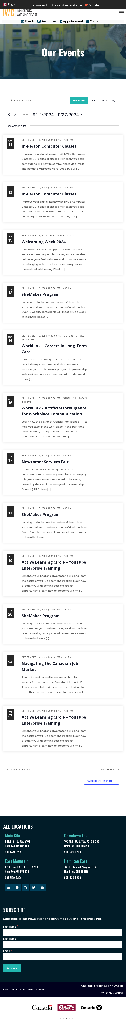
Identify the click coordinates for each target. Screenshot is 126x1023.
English (12, 4)
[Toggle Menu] (121, 12)
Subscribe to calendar (99, 780)
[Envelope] (9, 887)
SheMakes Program (41, 294)
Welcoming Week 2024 (44, 241)
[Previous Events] (9, 114)
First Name (10, 926)
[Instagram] (25, 887)
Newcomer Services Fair (45, 461)
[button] (60, 1018)
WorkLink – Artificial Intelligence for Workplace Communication (54, 411)
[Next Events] (15, 114)
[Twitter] (34, 887)
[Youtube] (42, 887)
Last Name (9, 938)
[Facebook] (17, 887)
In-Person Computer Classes (49, 146)
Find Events (79, 100)
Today (25, 114)
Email (7, 950)
